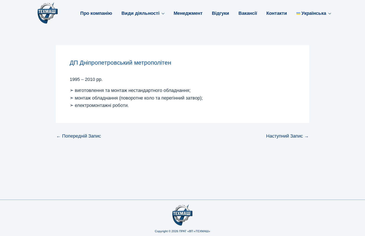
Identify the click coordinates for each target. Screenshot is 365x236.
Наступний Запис (287, 136)
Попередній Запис (78, 136)
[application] (161, 13)
